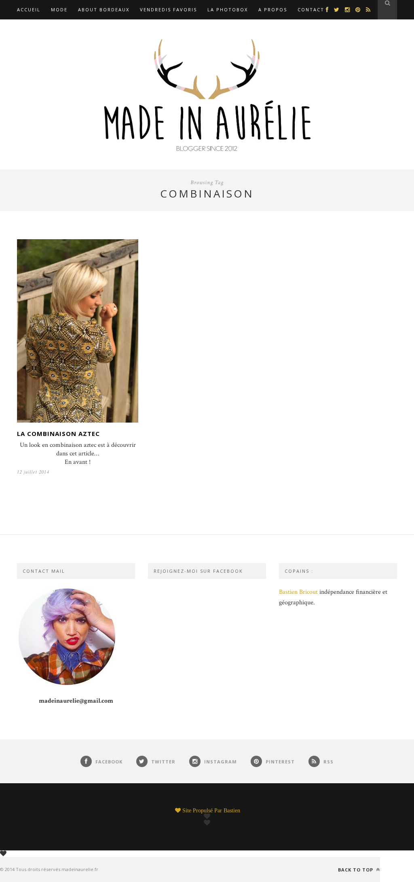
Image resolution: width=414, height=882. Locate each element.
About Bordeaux (103, 9)
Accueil (28, 9)
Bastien (232, 810)
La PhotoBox (227, 9)
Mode (59, 9)
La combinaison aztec (58, 433)
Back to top (356, 869)
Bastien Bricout (298, 592)
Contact (311, 9)
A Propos (272, 9)
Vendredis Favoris (168, 9)
